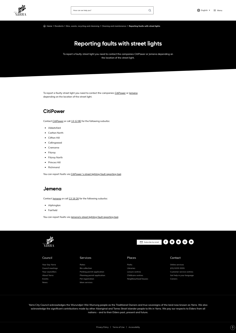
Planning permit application (92, 275)
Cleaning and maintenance (114, 26)
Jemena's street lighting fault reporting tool (94, 216)
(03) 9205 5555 (177, 268)
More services (86, 282)
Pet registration (87, 279)
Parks (129, 264)
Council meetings (50, 268)
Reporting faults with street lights (144, 26)
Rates (82, 264)
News (45, 282)
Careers (173, 279)
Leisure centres (134, 271)
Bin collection (86, 268)
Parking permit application (92, 271)
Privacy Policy (102, 327)
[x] (178, 241)
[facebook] (165, 241)
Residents (59, 26)
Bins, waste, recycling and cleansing (82, 26)
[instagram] (172, 241)
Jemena (133, 92)
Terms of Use (119, 327)
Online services (177, 264)
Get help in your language (182, 275)
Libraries (131, 268)
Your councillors (49, 271)
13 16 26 (74, 198)
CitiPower (120, 92)
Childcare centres (135, 275)
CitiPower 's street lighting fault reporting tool (96, 174)
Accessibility (134, 327)
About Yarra (47, 275)
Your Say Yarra (49, 264)
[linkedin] (184, 241)
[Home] (20, 10)
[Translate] (199, 10)
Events (45, 279)
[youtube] (191, 241)
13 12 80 (76, 121)
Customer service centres (181, 271)
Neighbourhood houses (137, 279)
